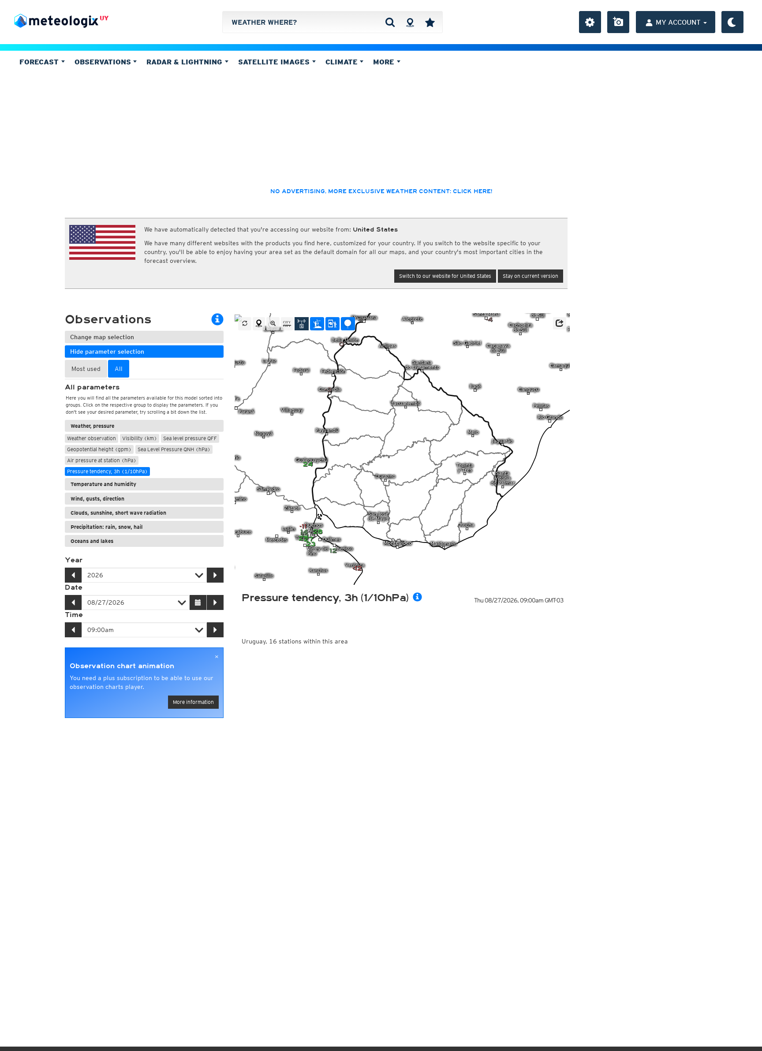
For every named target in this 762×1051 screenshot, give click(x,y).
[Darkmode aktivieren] (732, 22)
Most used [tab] (86, 368)
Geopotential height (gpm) (99, 449)
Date (73, 587)
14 (304, 531)
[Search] (390, 22)
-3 (328, 389)
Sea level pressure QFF (190, 438)
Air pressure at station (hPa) (101, 460)
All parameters (92, 387)
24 (308, 464)
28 (317, 531)
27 (303, 538)
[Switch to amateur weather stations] (317, 323)
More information (193, 702)
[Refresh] (244, 323)
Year (73, 560)
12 (332, 550)
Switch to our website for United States (445, 276)
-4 (489, 319)
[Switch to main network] (302, 323)
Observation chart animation (122, 666)
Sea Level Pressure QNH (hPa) (174, 449)
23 (310, 544)
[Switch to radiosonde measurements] (348, 323)
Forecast (40, 62)
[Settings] (590, 22)
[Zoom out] (273, 323)
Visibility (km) (139, 438)
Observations (104, 62)
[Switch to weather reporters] (332, 323)
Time (74, 615)
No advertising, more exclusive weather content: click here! (381, 191)
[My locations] (430, 22)
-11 (302, 526)
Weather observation (91, 438)
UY (104, 18)
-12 (357, 568)
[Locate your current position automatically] (410, 22)
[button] (559, 323)
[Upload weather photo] (618, 22)
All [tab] (119, 368)
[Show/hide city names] (287, 323)
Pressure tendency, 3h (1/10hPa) (107, 471)
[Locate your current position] (259, 323)
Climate (342, 62)
